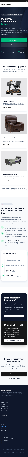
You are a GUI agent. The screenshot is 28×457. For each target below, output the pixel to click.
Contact (2, 424)
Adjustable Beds (4, 406)
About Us (3, 417)
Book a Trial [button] (15, 373)
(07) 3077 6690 (15, 378)
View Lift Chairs (6, 144)
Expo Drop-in (4, 426)
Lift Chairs (3, 404)
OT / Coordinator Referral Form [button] (14, 340)
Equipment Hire (4, 410)
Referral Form (4, 420)
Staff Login (3, 430)
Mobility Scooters (5, 402)
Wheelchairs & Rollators (6, 408)
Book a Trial (3, 422)
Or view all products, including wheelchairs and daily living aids (13, 189)
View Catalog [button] (14, 44)
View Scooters (6, 107)
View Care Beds (6, 180)
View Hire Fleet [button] (14, 316)
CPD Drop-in (3, 428)
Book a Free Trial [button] (13, 40)
